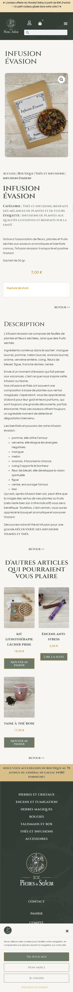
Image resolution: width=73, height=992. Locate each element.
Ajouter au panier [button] (19, 663)
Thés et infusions (49, 173)
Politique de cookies (34, 987)
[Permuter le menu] (66, 23)
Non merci (36, 967)
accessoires (36, 838)
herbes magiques (36, 809)
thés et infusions (36, 831)
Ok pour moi (37, 957)
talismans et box (36, 824)
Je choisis (36, 978)
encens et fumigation (36, 801)
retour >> (62, 307)
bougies (36, 816)
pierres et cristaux (36, 794)
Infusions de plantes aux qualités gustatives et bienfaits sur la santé (35, 220)
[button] (67, 931)
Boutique (25, 173)
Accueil (9, 173)
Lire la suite (54, 657)
